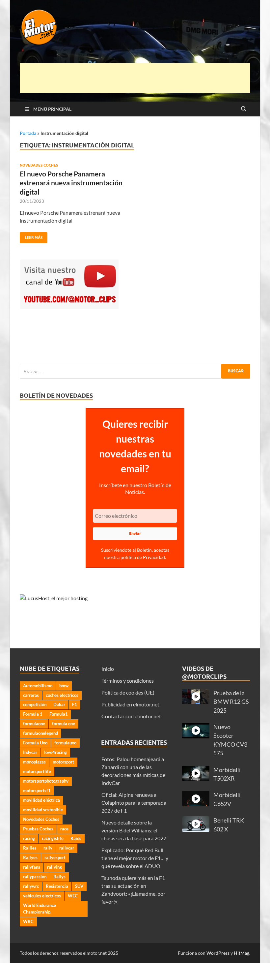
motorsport (63, 761)
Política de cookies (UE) (127, 692)
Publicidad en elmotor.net (130, 704)
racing (29, 838)
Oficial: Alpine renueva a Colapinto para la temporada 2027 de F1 (133, 803)
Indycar (30, 752)
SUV (79, 886)
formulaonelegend (40, 733)
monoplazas (34, 761)
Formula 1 (32, 714)
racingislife (53, 838)
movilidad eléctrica (41, 800)
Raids (75, 838)
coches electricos (62, 695)
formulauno (65, 742)
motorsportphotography (45, 781)
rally (47, 848)
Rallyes (30, 857)
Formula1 (58, 714)
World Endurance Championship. (39, 909)
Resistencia (57, 886)
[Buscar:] (135, 371)
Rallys (59, 876)
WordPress (218, 953)
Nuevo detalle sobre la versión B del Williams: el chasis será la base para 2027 (133, 830)
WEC (73, 895)
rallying (54, 867)
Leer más (31, 236)
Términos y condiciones (127, 680)
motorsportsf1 (37, 790)
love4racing (55, 752)
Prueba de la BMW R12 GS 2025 (231, 702)
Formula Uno (35, 742)
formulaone (34, 723)
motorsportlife (37, 771)
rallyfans (31, 867)
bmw (63, 685)
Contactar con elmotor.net (131, 716)
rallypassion (34, 876)
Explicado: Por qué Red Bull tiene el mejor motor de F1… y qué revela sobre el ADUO (134, 858)
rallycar (66, 848)
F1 (74, 704)
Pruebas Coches (38, 828)
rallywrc (31, 886)
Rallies (30, 848)
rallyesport (55, 857)
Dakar (59, 704)
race (64, 828)
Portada (28, 133)
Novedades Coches (39, 165)
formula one (63, 723)
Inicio (107, 669)
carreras (31, 695)
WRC (28, 921)
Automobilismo (37, 685)
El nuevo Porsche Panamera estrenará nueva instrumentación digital (71, 183)
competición (34, 704)
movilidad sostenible (43, 809)
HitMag (241, 953)
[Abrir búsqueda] (244, 109)
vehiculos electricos (42, 895)
